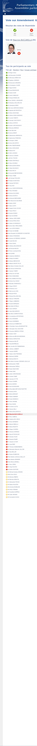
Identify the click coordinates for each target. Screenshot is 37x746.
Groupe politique (30, 70)
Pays (21, 70)
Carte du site (5, 0)
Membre (16, 70)
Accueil (5, 13)
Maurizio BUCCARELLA (22, 40)
